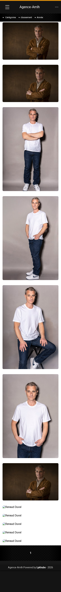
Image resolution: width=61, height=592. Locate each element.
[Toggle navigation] (7, 7)
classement (26, 17)
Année (40, 17)
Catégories (10, 17)
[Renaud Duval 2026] (30, 41)
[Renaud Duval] (30, 507)
